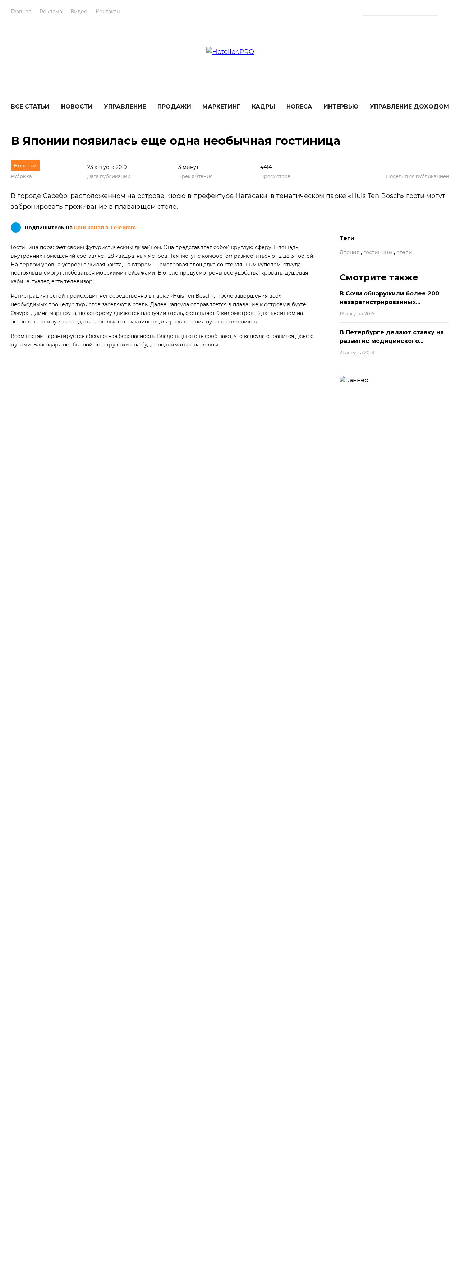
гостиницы (377, 252)
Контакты (108, 11)
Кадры (263, 106)
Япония (349, 252)
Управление (125, 106)
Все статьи (30, 106)
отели (404, 252)
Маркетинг (221, 106)
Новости (77, 106)
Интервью (341, 106)
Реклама (51, 11)
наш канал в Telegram (105, 227)
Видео (78, 11)
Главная (21, 11)
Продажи (174, 106)
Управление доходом (409, 106)
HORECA (299, 106)
